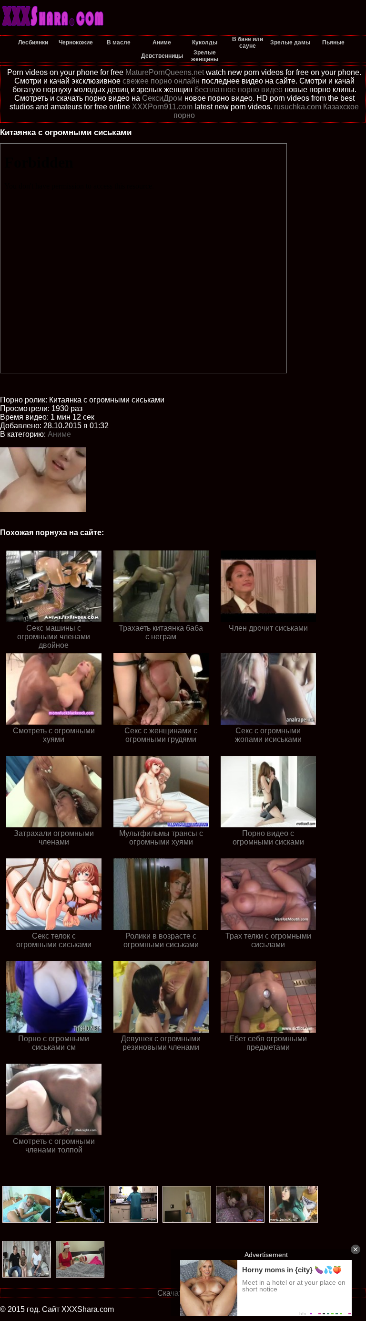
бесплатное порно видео (238, 89)
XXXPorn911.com (162, 107)
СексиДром (162, 98)
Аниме (59, 434)
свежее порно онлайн (161, 81)
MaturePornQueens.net (164, 72)
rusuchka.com (297, 107)
